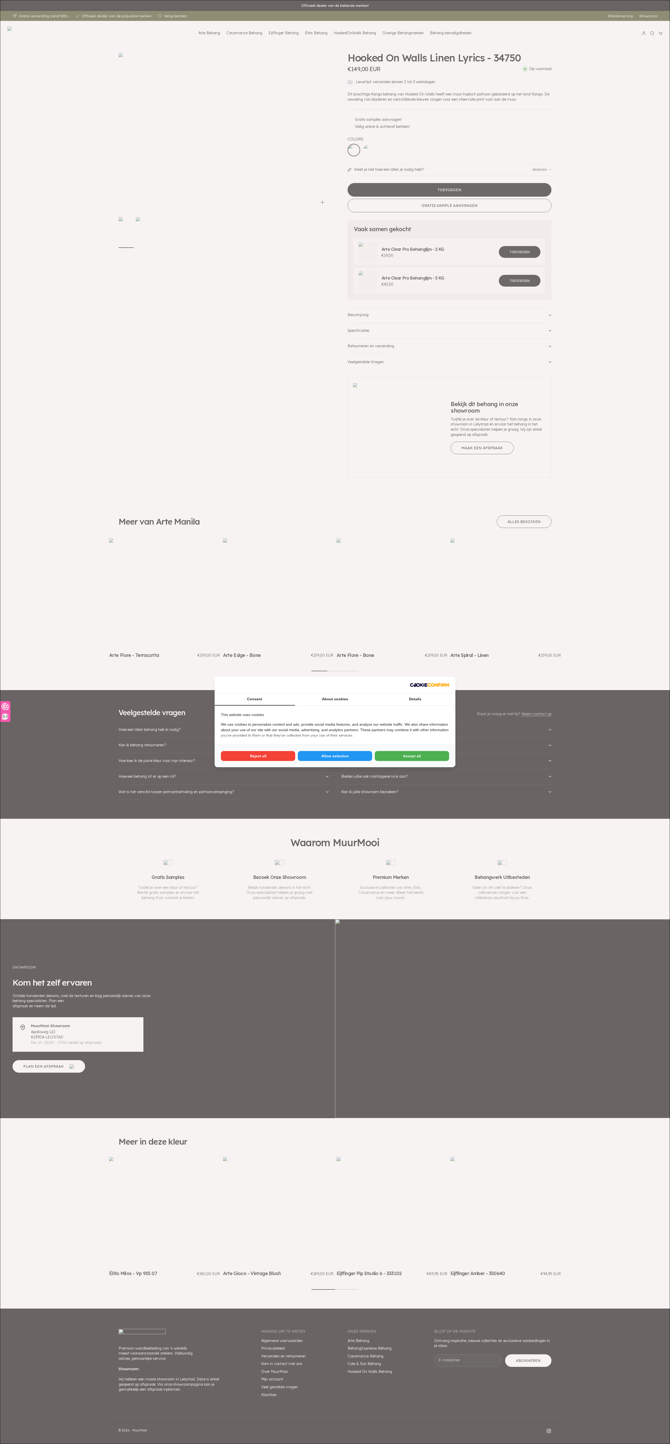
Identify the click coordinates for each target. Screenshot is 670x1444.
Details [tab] (415, 699)
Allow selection (335, 756)
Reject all (258, 756)
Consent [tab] (254, 699)
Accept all (412, 756)
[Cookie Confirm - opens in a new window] (429, 685)
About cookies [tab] (335, 699)
